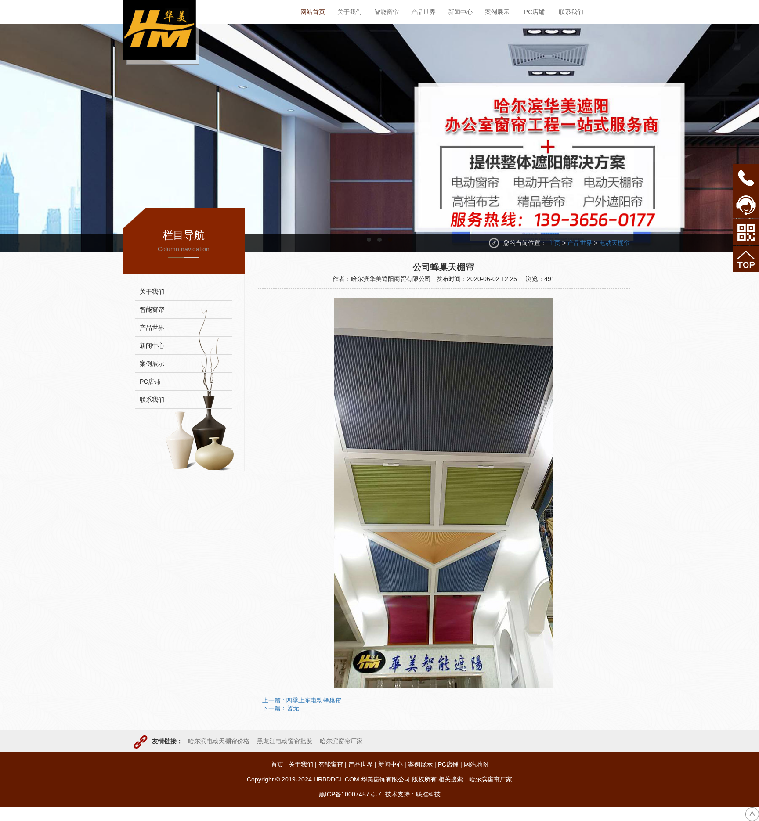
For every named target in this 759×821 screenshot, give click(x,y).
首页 (277, 764)
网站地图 (476, 764)
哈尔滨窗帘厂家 (341, 741)
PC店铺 (150, 381)
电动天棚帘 (614, 242)
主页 (554, 242)
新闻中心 (152, 345)
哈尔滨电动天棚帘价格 (218, 741)
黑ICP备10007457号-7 (350, 794)
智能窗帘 (152, 309)
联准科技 (428, 794)
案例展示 (152, 363)
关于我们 (152, 291)
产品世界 (579, 242)
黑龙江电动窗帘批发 (284, 741)
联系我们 (152, 399)
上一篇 (301, 700)
